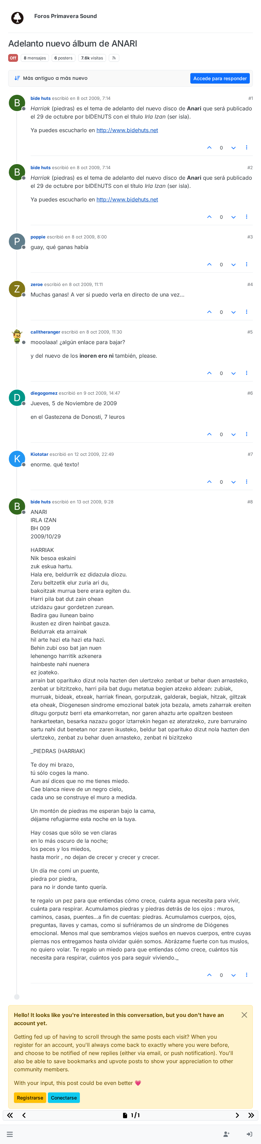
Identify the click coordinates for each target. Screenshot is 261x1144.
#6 (250, 393)
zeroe (37, 284)
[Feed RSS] (114, 57)
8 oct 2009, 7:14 (93, 98)
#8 (250, 501)
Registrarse (30, 1098)
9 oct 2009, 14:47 (102, 393)
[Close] (244, 1014)
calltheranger (45, 332)
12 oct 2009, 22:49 (94, 454)
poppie (38, 236)
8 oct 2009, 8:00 (89, 236)
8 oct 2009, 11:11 (86, 284)
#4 (250, 284)
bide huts (41, 98)
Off (13, 57)
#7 (250, 454)
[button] (10, 1134)
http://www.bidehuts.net (127, 130)
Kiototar (39, 454)
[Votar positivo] (210, 147)
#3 (250, 236)
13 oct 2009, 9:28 (95, 501)
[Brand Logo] (20, 16)
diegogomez (44, 393)
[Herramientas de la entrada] (247, 147)
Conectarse (64, 1098)
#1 (250, 98)
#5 (250, 332)
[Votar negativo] (233, 147)
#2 (250, 167)
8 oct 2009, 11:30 (104, 332)
